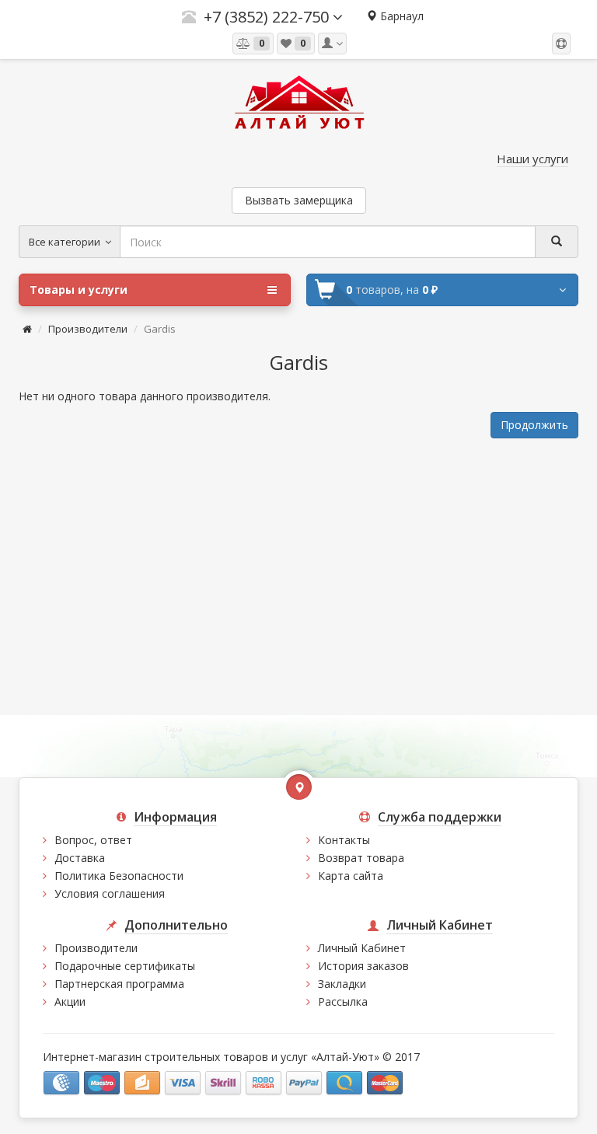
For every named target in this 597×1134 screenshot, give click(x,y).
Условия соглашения (109, 893)
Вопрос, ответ (93, 839)
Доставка (79, 857)
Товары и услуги (78, 289)
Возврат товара (361, 857)
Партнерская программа (119, 983)
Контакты (344, 839)
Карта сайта (350, 875)
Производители (87, 329)
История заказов (363, 965)
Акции (70, 1001)
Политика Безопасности (118, 875)
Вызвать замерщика (299, 200)
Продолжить (534, 424)
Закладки (342, 983)
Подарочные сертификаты (124, 965)
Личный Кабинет (362, 947)
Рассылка (343, 1001)
